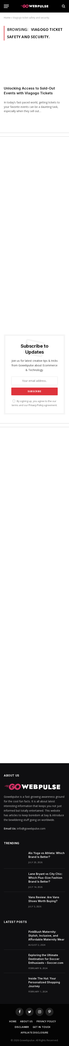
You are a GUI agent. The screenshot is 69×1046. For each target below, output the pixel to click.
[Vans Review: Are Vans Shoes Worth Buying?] (14, 902)
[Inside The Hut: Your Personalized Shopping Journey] (14, 983)
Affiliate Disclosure (34, 1032)
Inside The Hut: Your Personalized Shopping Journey (44, 982)
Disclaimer (22, 1027)
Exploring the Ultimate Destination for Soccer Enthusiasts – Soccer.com (45, 958)
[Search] (63, 6)
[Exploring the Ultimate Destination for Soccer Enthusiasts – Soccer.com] (14, 960)
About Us (26, 1021)
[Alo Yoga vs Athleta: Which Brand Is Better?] (14, 858)
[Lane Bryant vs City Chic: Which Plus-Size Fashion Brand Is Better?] (14, 879)
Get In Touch (41, 1027)
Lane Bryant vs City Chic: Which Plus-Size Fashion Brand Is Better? (45, 877)
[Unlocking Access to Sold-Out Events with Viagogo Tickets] (34, 65)
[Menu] (6, 6)
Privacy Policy (36, 405)
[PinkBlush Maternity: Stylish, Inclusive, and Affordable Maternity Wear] (14, 936)
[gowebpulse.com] (34, 6)
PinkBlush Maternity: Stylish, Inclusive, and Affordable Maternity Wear (46, 935)
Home (7, 17)
